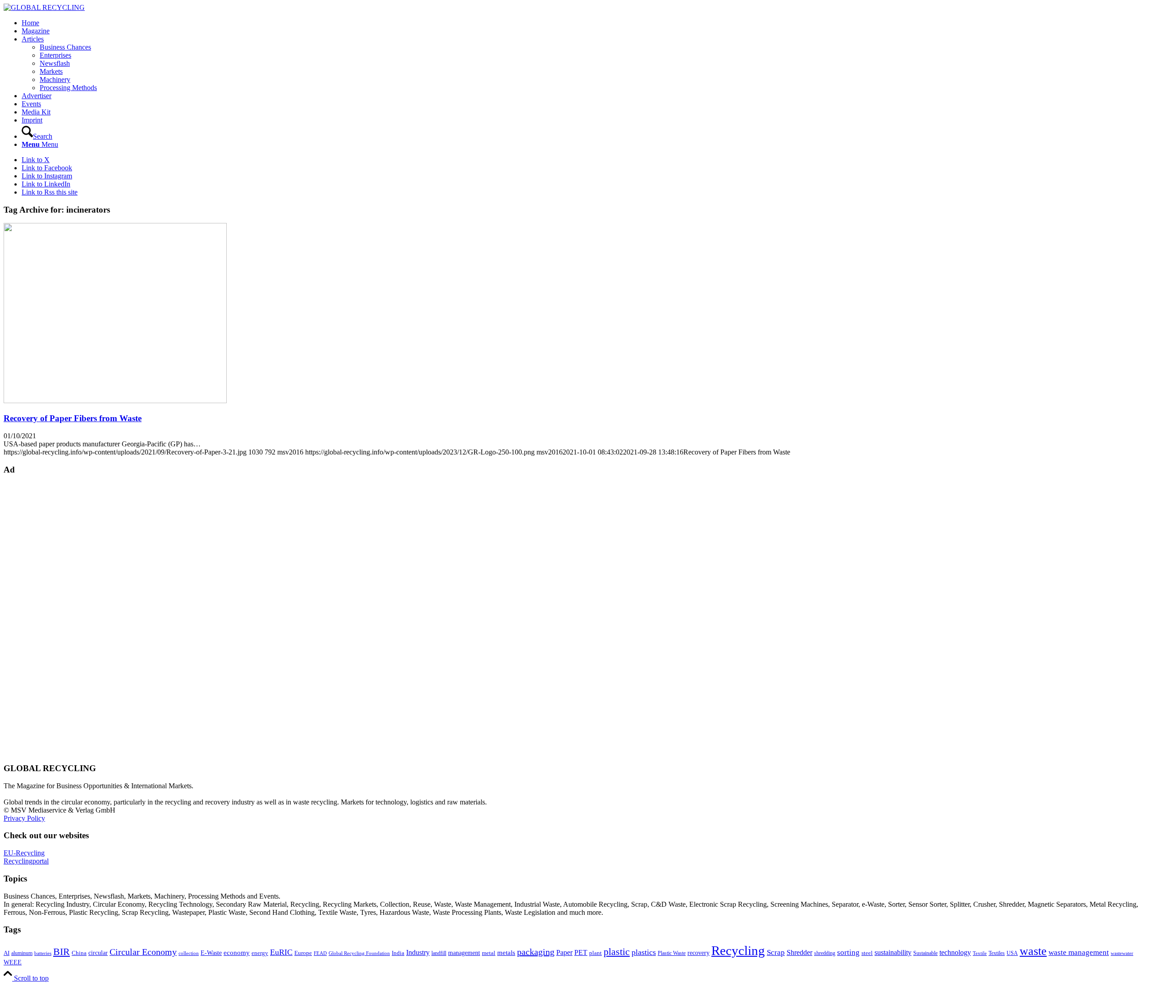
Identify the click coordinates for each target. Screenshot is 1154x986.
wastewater (1122, 953)
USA (1012, 953)
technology (955, 952)
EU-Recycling (24, 853)
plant (595, 953)
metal (488, 953)
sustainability (893, 952)
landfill (438, 953)
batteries (42, 953)
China (79, 953)
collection (189, 953)
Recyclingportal (26, 861)
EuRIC (281, 952)
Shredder (799, 952)
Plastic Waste (672, 953)
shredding (824, 953)
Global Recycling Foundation (359, 953)
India (398, 953)
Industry (418, 952)
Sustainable (925, 953)
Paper (564, 952)
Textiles (997, 953)
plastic (617, 951)
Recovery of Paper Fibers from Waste (73, 418)
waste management (1079, 952)
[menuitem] (586, 23)
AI (6, 953)
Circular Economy (143, 952)
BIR (61, 951)
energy (260, 953)
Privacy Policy (24, 818)
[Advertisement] (40, 618)
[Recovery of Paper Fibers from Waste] (115, 400)
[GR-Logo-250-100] (44, 7)
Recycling (738, 950)
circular (98, 952)
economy (237, 952)
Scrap (776, 952)
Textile (980, 953)
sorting (848, 952)
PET (580, 952)
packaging (535, 952)
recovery (698, 953)
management (464, 952)
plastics (644, 952)
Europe (303, 953)
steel (867, 953)
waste (1033, 951)
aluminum (21, 953)
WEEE (13, 962)
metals (506, 952)
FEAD (320, 953)
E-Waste (211, 952)
